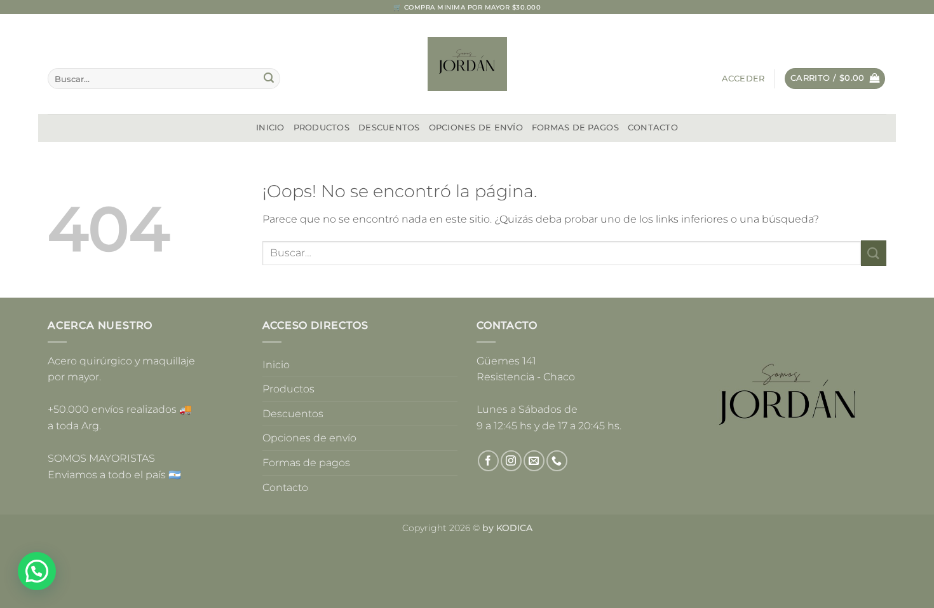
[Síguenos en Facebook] (488, 460)
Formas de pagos (575, 127)
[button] (743, 78)
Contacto (653, 127)
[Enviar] (269, 79)
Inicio (270, 127)
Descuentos (389, 127)
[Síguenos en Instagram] (511, 460)
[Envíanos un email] (534, 460)
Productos (321, 127)
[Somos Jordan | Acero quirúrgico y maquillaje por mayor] (467, 64)
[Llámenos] (556, 460)
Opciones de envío (476, 127)
